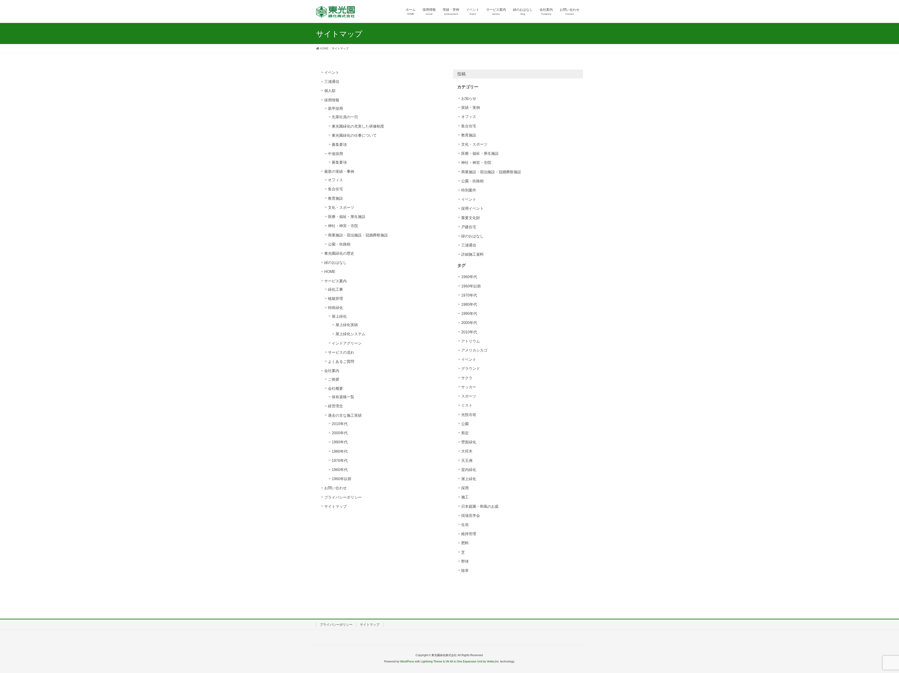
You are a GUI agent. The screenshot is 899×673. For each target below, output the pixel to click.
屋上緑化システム (350, 334)
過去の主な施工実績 (345, 415)
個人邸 (329, 91)
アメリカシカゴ (474, 350)
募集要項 (339, 145)
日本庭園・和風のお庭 (480, 506)
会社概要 (335, 388)
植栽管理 (335, 299)
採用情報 (331, 100)
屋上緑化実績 (346, 325)
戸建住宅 (468, 227)
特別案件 (468, 190)
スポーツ (468, 396)
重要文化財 (470, 218)
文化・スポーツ (341, 208)
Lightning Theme (431, 661)
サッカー (468, 387)
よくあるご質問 (341, 362)
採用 (465, 488)
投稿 (461, 74)
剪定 (465, 433)
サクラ (466, 378)
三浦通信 (331, 82)
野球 (465, 561)
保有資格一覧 (343, 397)
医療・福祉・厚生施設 (346, 217)
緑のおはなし (335, 263)
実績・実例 (470, 108)
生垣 (465, 525)
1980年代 (340, 451)
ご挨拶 (333, 379)
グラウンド (470, 369)
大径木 (466, 451)
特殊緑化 (335, 308)
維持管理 (468, 534)
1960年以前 (341, 479)
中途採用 (335, 154)
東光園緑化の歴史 (339, 253)
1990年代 (340, 442)
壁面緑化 (468, 442)
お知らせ (468, 98)
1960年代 (340, 470)
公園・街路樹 (339, 244)
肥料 (465, 543)
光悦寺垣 (468, 415)
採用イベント (472, 208)
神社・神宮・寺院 (343, 226)
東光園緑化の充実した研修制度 (358, 126)
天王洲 (466, 461)
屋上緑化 (339, 316)
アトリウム (470, 341)
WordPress (407, 661)
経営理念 (335, 406)
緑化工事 (335, 289)
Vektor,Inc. (493, 661)
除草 (465, 571)
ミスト (466, 405)
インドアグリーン (347, 343)
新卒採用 (335, 108)
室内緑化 (468, 470)
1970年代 (340, 461)
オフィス (335, 180)
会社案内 (331, 371)
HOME (329, 272)
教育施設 (335, 198)
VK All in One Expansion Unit (464, 661)
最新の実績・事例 (339, 171)
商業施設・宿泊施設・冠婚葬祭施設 (358, 235)
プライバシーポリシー (343, 497)
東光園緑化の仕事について (354, 135)
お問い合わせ (335, 488)
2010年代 (340, 424)
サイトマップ (335, 506)
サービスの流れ (341, 352)
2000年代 (340, 433)
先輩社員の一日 (345, 117)
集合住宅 (335, 189)
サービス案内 (335, 281)
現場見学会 (470, 516)
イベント (331, 72)
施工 (465, 497)
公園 (465, 424)
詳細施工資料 (472, 254)
